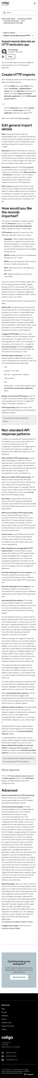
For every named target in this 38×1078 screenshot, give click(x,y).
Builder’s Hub (6, 1023)
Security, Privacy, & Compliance (14, 1071)
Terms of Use (14, 1073)
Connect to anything (25, 18)
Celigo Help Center (8, 18)
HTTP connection (23, 118)
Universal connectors (11, 21)
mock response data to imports (22, 776)
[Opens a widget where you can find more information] (29, 1074)
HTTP (23, 21)
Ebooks (4, 1012)
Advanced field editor (9, 347)
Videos (4, 1029)
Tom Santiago (13, 50)
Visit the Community (19, 977)
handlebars (29, 347)
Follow (10, 56)
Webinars (5, 1016)
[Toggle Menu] (35, 3)
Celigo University (8, 1026)
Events (4, 1019)
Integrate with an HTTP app (13, 23)
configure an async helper (11, 928)
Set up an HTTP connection (19, 748)
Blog (3, 1009)
